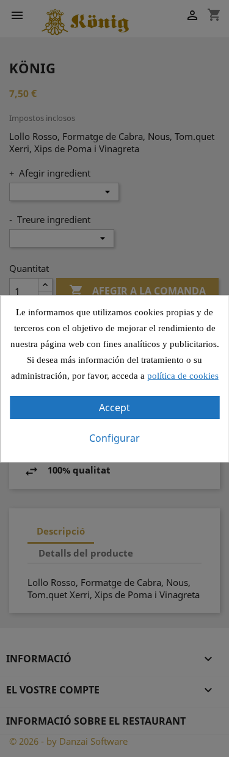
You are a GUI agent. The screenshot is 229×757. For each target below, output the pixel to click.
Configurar (114, 438)
